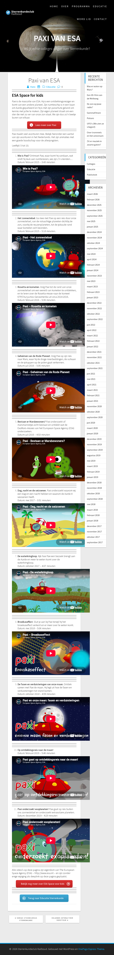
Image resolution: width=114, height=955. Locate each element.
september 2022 (95, 319)
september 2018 (95, 498)
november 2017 (94, 531)
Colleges (91, 163)
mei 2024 (91, 254)
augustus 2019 (93, 455)
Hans (32, 86)
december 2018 (94, 482)
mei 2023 (91, 281)
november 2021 (94, 357)
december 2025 (94, 204)
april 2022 (91, 330)
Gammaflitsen (94, 112)
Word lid (84, 19)
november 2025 (94, 210)
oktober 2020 (93, 411)
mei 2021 (91, 379)
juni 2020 (91, 422)
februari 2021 (93, 395)
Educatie (100, 6)
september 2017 (95, 542)
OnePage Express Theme (91, 949)
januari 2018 (92, 520)
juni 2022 (91, 324)
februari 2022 (93, 341)
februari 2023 (93, 292)
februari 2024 (93, 264)
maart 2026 (92, 194)
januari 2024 (92, 270)
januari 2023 (92, 297)
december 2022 (94, 302)
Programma (81, 6)
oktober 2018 (93, 493)
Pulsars (90, 118)
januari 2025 (92, 226)
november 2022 (94, 308)
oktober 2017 (93, 537)
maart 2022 (92, 335)
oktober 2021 (93, 362)
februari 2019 (93, 471)
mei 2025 (91, 221)
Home (54, 6)
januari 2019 (92, 477)
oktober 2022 (93, 313)
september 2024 (95, 248)
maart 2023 (92, 286)
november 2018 (94, 488)
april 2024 (91, 259)
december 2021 (94, 351)
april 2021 (91, 384)
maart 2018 (92, 509)
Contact (100, 19)
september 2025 (95, 215)
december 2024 (94, 232)
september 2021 (95, 368)
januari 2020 (92, 433)
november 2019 (94, 444)
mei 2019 (91, 460)
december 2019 (94, 439)
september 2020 (95, 417)
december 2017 (94, 526)
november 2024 (94, 237)
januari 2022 (92, 346)
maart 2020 (92, 428)
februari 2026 (93, 199)
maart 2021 (92, 390)
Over (65, 6)
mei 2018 (91, 504)
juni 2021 (91, 373)
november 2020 (94, 406)
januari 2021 (92, 401)
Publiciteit (92, 174)
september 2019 (95, 449)
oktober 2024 (93, 243)
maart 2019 (92, 466)
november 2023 (94, 275)
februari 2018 (93, 515)
